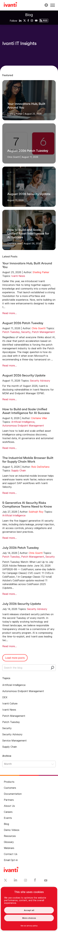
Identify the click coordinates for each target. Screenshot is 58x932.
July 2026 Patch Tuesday (20, 548)
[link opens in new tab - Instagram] (25, 880)
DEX (4, 697)
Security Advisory (40, 380)
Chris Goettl (38, 328)
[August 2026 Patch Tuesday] (29, 143)
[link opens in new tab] (20, 20)
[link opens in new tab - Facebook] (35, 880)
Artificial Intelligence (22, 421)
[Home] (10, 5)
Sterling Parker (41, 272)
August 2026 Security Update (23, 375)
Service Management (14, 740)
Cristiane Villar (39, 418)
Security (25, 332)
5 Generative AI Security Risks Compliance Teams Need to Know (27, 504)
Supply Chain (18, 470)
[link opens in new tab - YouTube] (45, 880)
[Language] (46, 5)
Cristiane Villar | (15, 243)
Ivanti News (18, 275)
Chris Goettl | (14, 157)
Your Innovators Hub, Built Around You (27, 265)
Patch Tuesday (11, 332)
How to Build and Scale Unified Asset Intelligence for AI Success (26, 411)
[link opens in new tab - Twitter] (5, 880)
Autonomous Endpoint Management (23, 425)
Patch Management (43, 332)
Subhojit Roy (36, 511)
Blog (29, 15)
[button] (52, 5)
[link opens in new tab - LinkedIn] (15, 880)
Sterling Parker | (15, 113)
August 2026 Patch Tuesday (22, 323)
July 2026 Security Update (21, 604)
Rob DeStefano (40, 466)
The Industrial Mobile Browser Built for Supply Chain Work (27, 460)
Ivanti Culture (9, 703)
